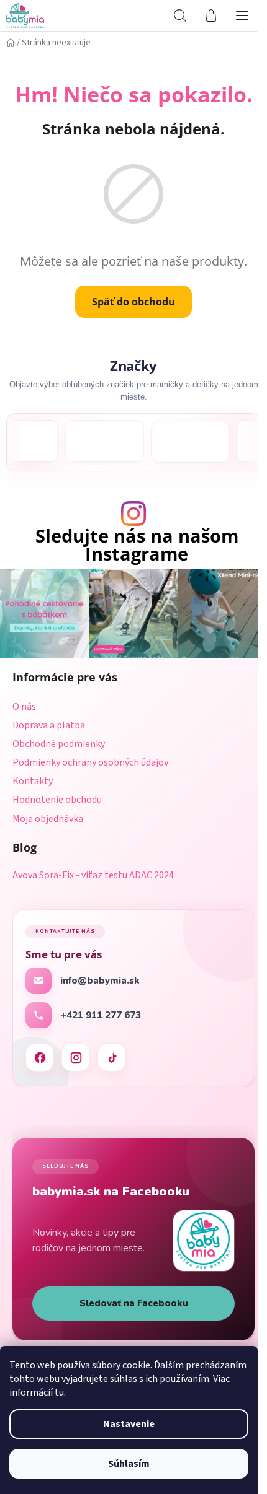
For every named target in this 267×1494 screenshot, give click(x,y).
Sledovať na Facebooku (129, 1300)
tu (59, 1392)
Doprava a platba (48, 722)
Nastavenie (129, 1424)
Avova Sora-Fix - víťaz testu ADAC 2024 (93, 872)
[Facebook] (39, 1054)
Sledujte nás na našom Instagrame (131, 545)
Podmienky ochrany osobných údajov (90, 759)
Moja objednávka (47, 816)
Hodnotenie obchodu (57, 796)
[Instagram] (75, 1054)
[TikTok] (111, 1054)
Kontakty (32, 778)
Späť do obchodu (129, 301)
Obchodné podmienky (58, 741)
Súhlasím (129, 1463)
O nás (24, 703)
